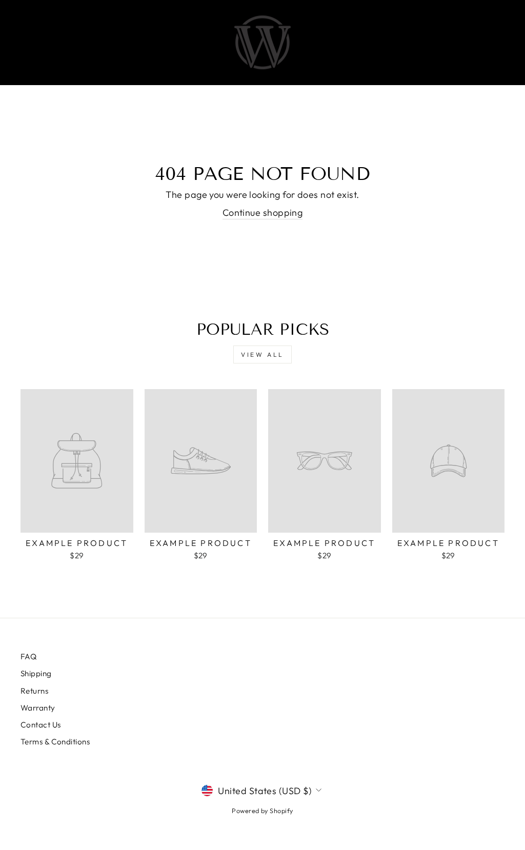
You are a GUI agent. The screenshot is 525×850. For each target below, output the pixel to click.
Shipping (36, 673)
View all (262, 354)
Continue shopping (263, 212)
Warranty (38, 708)
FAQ (28, 656)
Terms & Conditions (55, 741)
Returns (34, 691)
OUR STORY (343, 42)
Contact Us (41, 725)
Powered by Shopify (262, 810)
